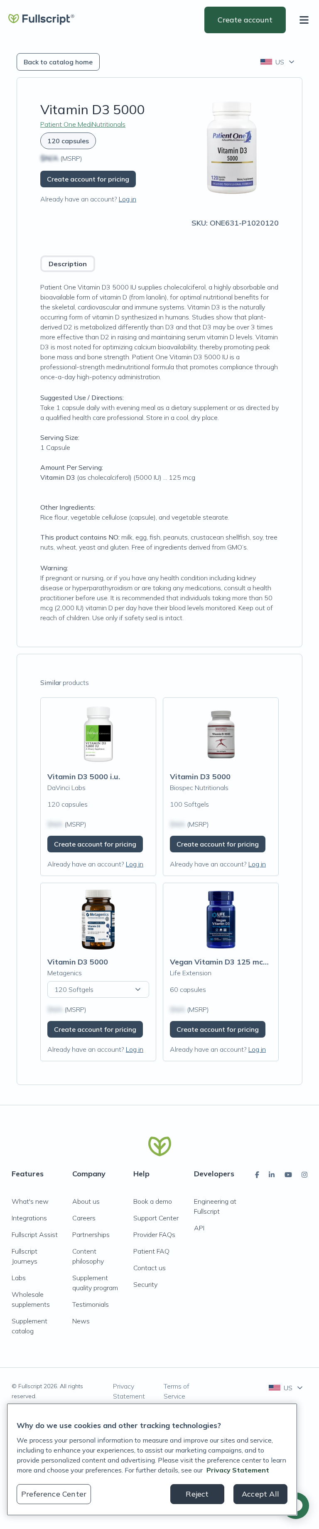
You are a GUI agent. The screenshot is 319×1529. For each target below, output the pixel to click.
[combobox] (278, 62)
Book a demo (152, 1201)
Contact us (149, 1268)
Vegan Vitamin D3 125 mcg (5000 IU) (236, 962)
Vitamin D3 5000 (200, 776)
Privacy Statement (129, 1391)
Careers (84, 1218)
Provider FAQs (154, 1234)
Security (145, 1284)
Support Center (156, 1218)
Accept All (260, 1494)
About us (86, 1201)
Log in (127, 199)
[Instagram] (304, 1175)
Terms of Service (176, 1391)
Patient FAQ (151, 1251)
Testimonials (90, 1304)
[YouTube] (288, 1175)
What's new (30, 1201)
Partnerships (91, 1234)
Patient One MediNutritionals (82, 124)
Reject (197, 1494)
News (81, 1321)
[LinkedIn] (272, 1175)
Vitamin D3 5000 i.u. (83, 776)
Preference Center (53, 1494)
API (199, 1228)
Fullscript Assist (35, 1234)
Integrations (29, 1218)
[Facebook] (257, 1175)
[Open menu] (305, 20)
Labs (19, 1278)
